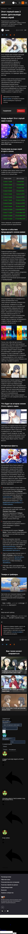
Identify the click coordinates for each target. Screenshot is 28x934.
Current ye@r (6, 742)
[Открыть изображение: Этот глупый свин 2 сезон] (14, 45)
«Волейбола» (7, 562)
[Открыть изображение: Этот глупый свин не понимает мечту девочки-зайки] (14, 131)
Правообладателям (6, 887)
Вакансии (4, 890)
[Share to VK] (2, 35)
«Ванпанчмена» (19, 557)
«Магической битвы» (9, 546)
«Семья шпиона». (8, 504)
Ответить (3, 930)
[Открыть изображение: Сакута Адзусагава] (14, 242)
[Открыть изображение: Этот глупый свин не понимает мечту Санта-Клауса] (14, 416)
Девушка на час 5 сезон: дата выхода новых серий (13, 690)
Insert (14, 933)
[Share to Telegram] (6, 35)
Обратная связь (5, 879)
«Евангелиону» (7, 497)
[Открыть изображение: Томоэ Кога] (14, 585)
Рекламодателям (6, 877)
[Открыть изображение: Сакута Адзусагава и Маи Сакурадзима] (14, 289)
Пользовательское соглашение (10, 882)
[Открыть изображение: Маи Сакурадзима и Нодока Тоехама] (14, 456)
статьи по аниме (17, 632)
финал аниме (7, 98)
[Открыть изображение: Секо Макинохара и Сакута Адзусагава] (14, 371)
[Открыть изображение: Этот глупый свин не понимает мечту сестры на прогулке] (14, 161)
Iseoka (7, 30)
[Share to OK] (14, 35)
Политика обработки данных (9, 885)
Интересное (4, 8)
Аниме (9, 8)
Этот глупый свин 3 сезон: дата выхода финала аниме (13, 708)
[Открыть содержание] (23, 2)
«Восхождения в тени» (10, 548)
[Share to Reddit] (10, 35)
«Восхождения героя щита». (11, 550)
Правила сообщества (7, 892)
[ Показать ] (21, 110)
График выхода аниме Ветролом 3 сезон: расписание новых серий (12, 671)
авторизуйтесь (6, 721)
